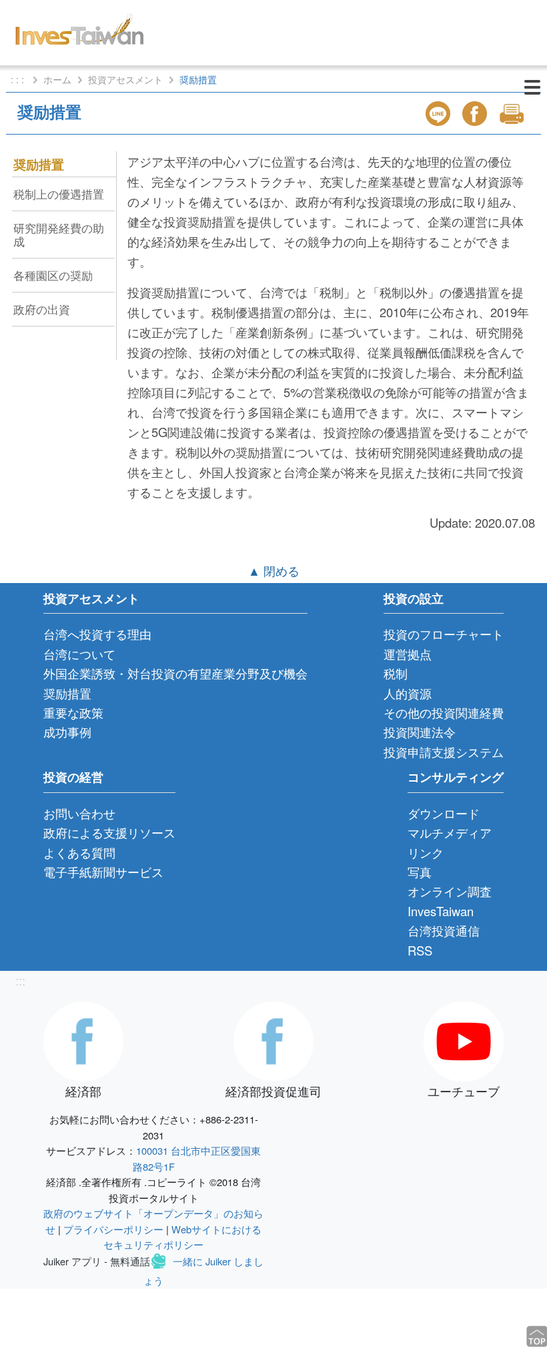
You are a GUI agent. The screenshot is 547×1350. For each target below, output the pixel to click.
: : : (19, 79)
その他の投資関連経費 (444, 712)
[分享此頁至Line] (439, 114)
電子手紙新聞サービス (103, 871)
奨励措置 (38, 164)
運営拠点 (408, 653)
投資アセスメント (125, 79)
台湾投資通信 (444, 930)
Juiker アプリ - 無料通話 (96, 1261)
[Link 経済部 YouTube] (464, 1038)
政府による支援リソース (109, 832)
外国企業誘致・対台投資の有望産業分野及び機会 (175, 673)
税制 (396, 673)
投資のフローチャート (444, 633)
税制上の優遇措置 (58, 193)
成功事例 (67, 731)
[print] (513, 114)
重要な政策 (73, 712)
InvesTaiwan (441, 911)
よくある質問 (79, 852)
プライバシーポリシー (113, 1229)
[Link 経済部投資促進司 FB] (273, 1038)
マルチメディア (450, 832)
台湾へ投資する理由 (97, 633)
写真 (420, 871)
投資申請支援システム (444, 751)
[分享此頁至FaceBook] (476, 114)
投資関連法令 (420, 731)
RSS (420, 950)
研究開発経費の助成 (58, 234)
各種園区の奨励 (53, 275)
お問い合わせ (79, 813)
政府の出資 (41, 309)
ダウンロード (444, 813)
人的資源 (408, 693)
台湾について (79, 653)
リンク (426, 852)
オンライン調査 (450, 891)
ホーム (57, 79)
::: (20, 980)
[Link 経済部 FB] (83, 1038)
